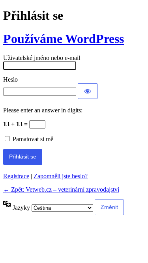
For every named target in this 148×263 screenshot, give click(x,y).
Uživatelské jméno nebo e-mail (41, 57)
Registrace (16, 176)
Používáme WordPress (63, 39)
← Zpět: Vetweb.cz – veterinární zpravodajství (61, 189)
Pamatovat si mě (33, 139)
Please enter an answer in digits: (42, 110)
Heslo (10, 79)
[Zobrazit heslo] (87, 91)
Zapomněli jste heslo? (61, 176)
